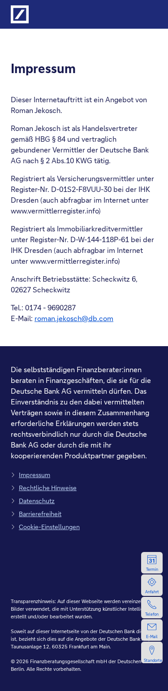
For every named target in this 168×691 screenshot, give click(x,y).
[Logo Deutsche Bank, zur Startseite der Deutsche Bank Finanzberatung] (19, 14)
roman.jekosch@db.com (73, 318)
